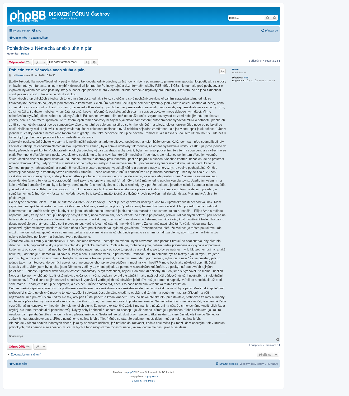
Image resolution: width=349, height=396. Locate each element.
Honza (25, 53)
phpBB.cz (152, 376)
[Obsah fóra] (28, 15)
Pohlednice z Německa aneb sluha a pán (50, 48)
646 (246, 77)
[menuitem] (36, 30)
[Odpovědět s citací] (222, 71)
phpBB (131, 372)
